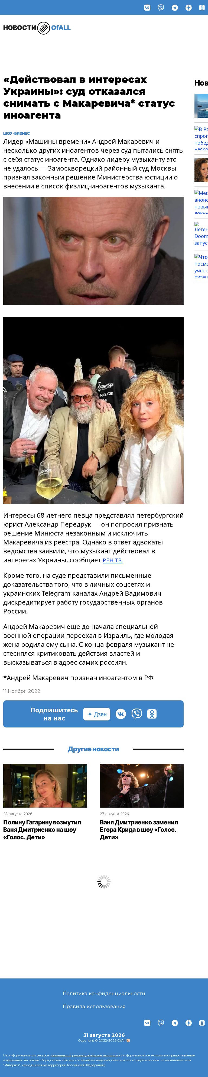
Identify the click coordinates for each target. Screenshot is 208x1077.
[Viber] (161, 7)
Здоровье (104, 45)
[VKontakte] (147, 7)
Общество (177, 45)
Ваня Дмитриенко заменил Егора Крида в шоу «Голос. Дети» (139, 830)
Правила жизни (46, 48)
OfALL (37, 28)
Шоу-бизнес (17, 48)
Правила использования (94, 1007)
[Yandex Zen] (189, 7)
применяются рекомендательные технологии (85, 1055)
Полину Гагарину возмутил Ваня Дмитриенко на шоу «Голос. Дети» (42, 830)
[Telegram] (175, 7)
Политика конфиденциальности (104, 994)
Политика (139, 45)
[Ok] (202, 7)
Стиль (74, 45)
